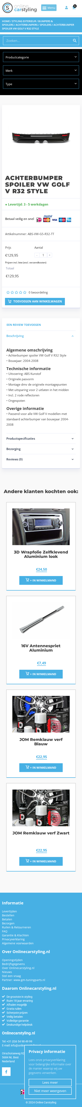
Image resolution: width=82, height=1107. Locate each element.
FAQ (4, 931)
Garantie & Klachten (15, 935)
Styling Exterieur (24, 21)
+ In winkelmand (42, 580)
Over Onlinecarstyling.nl (18, 968)
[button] (49, 7)
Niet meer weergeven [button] (50, 1091)
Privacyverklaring (13, 939)
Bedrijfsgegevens (13, 964)
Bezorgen (8, 923)
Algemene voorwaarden (18, 943)
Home (6, 21)
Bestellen (8, 915)
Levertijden (9, 911)
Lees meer (50, 1082)
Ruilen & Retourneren (16, 927)
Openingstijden (12, 960)
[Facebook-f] (6, 1071)
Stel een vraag (11, 976)
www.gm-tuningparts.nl (29, 980)
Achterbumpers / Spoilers (33, 25)
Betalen (7, 919)
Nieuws (7, 972)
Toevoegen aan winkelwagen (37, 301)
